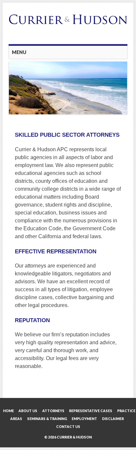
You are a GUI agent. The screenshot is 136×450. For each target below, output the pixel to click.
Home (8, 411)
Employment (84, 419)
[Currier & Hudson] (68, 27)
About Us (27, 411)
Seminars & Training (47, 419)
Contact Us (68, 427)
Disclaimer (113, 419)
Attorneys (53, 411)
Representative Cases (90, 411)
